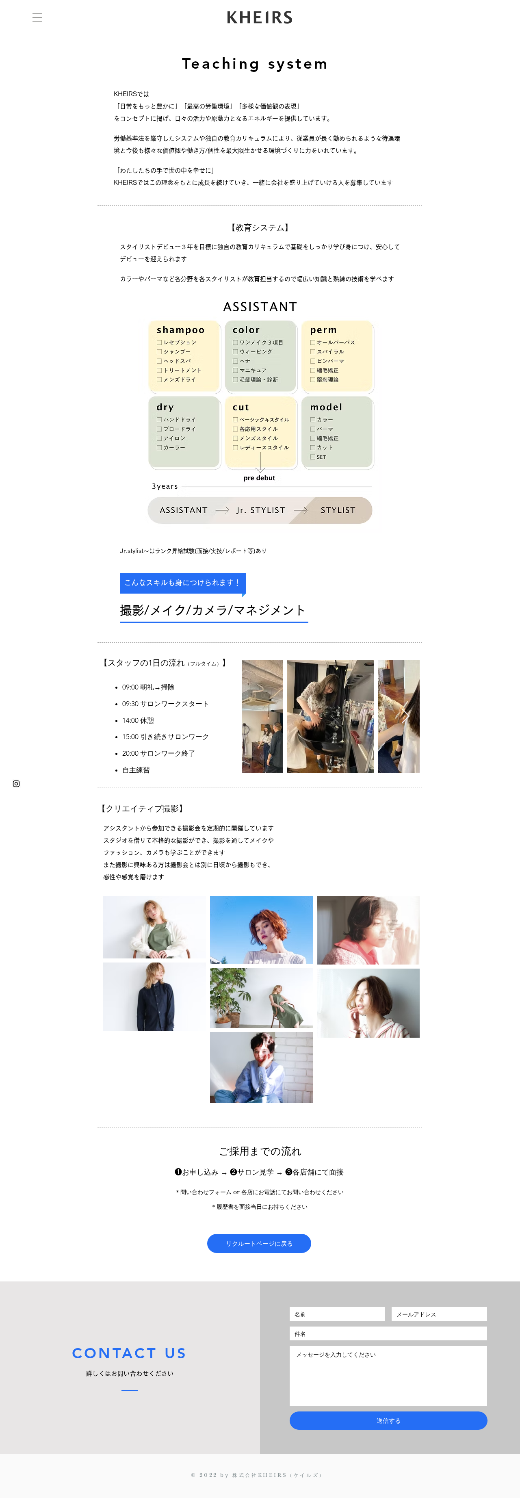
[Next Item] (405, 716)
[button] (37, 17)
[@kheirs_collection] (16, 783)
